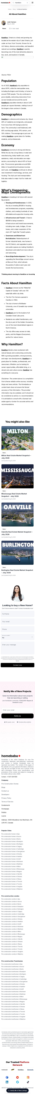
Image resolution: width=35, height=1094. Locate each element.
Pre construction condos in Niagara (11, 936)
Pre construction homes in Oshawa (11, 876)
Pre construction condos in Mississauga (13, 934)
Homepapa (5, 809)
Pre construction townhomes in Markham (13, 994)
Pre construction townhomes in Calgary (13, 976)
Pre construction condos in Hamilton (12, 921)
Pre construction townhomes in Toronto (13, 1014)
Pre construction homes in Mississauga (12, 869)
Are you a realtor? (6, 635)
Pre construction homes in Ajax (10, 834)
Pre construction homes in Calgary (11, 846)
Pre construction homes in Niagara (11, 871)
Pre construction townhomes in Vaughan (13, 1016)
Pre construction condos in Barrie (11, 904)
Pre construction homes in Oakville (11, 874)
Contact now (17, 665)
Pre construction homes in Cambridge (12, 849)
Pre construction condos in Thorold (11, 946)
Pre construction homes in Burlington (12, 844)
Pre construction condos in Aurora (11, 901)
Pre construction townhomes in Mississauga (14, 999)
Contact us (5, 791)
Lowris (3, 816)
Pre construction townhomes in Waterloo (13, 1019)
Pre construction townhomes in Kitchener (13, 991)
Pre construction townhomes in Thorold (13, 1011)
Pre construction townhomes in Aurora (12, 966)
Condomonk (5, 805)
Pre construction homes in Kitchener (12, 861)
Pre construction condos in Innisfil (11, 924)
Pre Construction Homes (9, 784)
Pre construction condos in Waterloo (12, 954)
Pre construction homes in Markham (12, 864)
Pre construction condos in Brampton (12, 906)
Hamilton (4, 38)
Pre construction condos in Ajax (10, 899)
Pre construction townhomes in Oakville (13, 1004)
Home (9, 9)
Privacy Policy (6, 798)
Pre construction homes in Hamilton (11, 856)
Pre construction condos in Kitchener (12, 926)
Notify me (17, 716)
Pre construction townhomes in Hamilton (13, 986)
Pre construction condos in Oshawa (11, 941)
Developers (5, 794)
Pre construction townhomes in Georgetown (14, 981)
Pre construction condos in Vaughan (12, 951)
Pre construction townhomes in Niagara (13, 1001)
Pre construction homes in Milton (11, 866)
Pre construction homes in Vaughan (11, 886)
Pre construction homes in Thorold (11, 881)
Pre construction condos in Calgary (11, 911)
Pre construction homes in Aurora (11, 836)
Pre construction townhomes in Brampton (13, 971)
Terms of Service (7, 802)
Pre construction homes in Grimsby (11, 854)
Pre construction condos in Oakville (11, 939)
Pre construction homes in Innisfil (11, 859)
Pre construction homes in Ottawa (11, 879)
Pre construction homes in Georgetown (13, 851)
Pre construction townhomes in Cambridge (14, 979)
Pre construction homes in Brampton (12, 841)
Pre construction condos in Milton (11, 931)
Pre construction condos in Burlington (12, 909)
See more (17, 660)
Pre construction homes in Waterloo (12, 889)
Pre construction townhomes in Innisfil (12, 989)
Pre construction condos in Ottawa (11, 944)
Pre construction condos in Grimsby (11, 919)
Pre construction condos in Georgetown (13, 916)
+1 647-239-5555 (12, 776)
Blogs (3, 787)
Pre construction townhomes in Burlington (13, 974)
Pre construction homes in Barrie (11, 839)
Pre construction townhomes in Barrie (12, 969)
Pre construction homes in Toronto (11, 884)
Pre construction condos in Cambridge (12, 914)
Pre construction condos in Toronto (11, 949)
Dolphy (3, 812)
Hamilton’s (13, 85)
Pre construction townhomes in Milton (12, 996)
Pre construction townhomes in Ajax (12, 964)
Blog (14, 9)
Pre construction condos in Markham (12, 929)
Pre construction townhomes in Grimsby (13, 984)
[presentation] (25, 2)
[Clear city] (27, 2)
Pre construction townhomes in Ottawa (12, 1009)
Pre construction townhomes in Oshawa (13, 1006)
